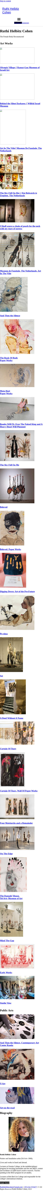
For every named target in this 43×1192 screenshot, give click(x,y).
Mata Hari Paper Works (6, 392)
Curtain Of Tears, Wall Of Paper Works (18, 791)
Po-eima (4, 634)
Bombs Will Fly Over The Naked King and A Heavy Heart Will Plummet (21, 425)
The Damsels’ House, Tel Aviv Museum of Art (11, 897)
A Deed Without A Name (11, 718)
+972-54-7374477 (30, 1187)
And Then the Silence (10, 315)
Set (1, 676)
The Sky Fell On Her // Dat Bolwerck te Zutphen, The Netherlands (18, 194)
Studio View (5, 1003)
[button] (19, 19)
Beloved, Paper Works (10, 549)
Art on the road (7, 1108)
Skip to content (5, 1)
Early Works (6, 972)
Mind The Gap (7, 940)
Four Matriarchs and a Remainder (16, 823)
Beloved (3, 507)
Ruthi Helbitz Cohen (10, 10)
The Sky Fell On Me (9, 465)
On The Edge (6, 853)
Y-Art (2, 1083)
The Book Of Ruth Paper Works (9, 359)
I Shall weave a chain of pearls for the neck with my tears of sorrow (20, 227)
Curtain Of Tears (8, 748)
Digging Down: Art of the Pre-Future (17, 591)
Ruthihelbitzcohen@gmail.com (11, 1187)
